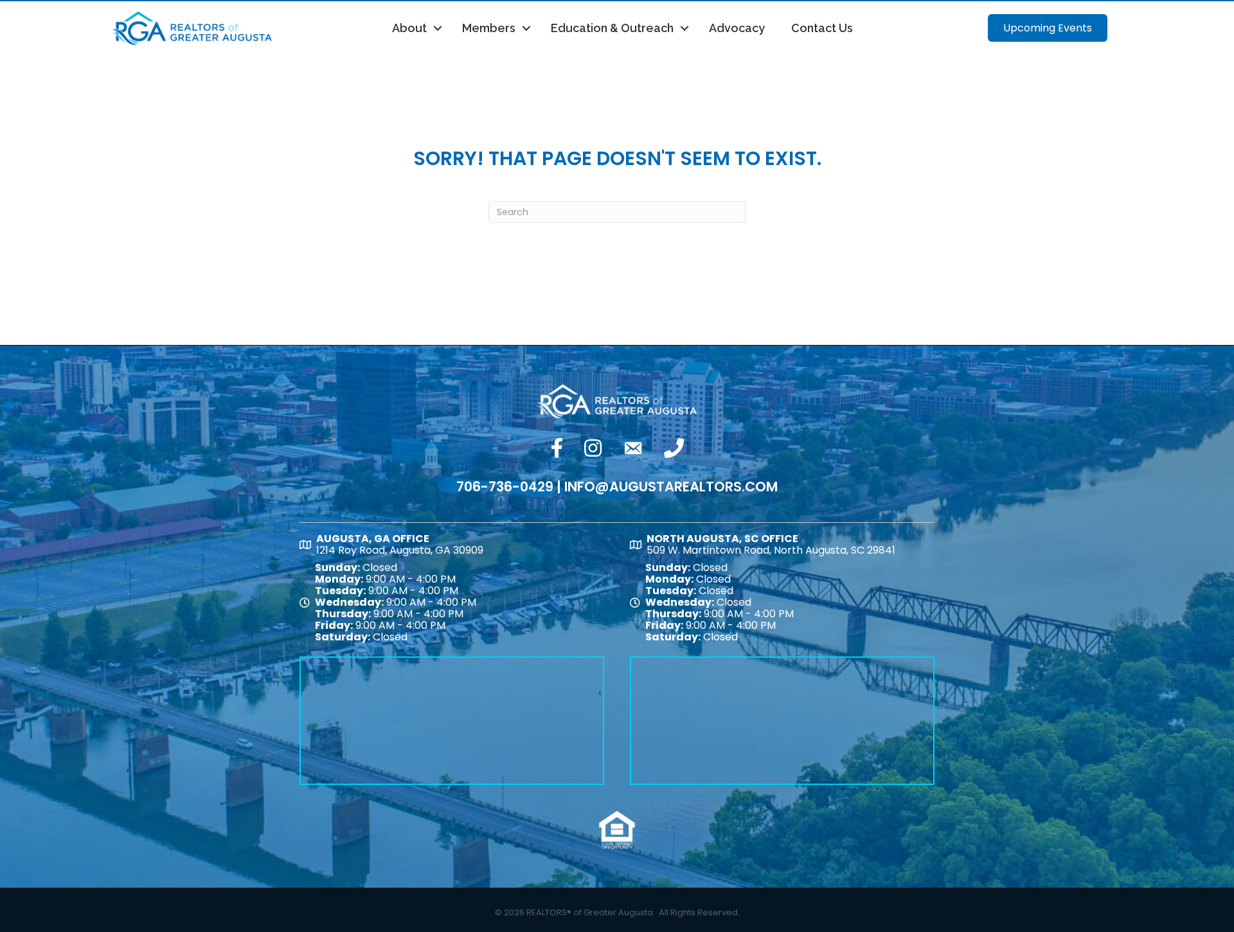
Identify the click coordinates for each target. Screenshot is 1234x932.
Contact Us (822, 28)
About (409, 28)
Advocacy (737, 28)
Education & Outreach (612, 28)
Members (488, 28)
